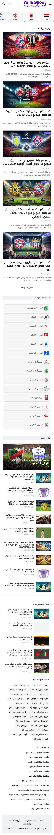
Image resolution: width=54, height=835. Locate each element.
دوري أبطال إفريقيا (39, 716)
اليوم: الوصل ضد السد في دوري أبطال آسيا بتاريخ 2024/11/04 (20, 502)
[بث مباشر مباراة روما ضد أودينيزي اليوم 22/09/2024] (43, 560)
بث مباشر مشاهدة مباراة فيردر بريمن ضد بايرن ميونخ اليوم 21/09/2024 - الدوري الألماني (28, 213)
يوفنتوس (43, 730)
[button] (50, 4)
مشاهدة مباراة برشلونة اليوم (38, 757)
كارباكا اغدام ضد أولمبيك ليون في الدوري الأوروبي (19, 638)
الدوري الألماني (15, 698)
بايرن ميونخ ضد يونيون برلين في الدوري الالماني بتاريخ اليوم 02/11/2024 (27, 64)
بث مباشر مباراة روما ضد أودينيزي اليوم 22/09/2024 (19, 557)
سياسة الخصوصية (30, 820)
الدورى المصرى (23, 721)
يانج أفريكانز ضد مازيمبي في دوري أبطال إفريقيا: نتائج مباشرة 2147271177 (19, 476)
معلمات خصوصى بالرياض (40, 808)
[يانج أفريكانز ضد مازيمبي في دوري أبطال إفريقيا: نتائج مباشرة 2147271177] (43, 478)
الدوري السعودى (17, 712)
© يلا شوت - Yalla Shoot (18, 828)
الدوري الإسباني (17, 689)
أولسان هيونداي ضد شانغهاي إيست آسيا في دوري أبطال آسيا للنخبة (20, 490)
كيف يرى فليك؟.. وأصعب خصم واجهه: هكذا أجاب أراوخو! (20, 624)
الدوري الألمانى (40, 703)
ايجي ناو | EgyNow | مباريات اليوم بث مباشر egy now (30, 799)
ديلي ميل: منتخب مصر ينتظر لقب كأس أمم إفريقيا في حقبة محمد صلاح (20, 517)
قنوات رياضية (41, 721)
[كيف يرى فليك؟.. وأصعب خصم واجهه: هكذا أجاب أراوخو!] (41, 627)
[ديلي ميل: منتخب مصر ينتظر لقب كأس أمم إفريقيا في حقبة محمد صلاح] (43, 519)
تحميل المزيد (28, 287)
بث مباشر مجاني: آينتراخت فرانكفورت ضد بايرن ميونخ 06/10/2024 (28, 113)
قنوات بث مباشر (18, 716)
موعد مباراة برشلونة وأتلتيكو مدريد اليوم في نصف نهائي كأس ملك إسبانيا (18, 666)
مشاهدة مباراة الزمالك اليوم (39, 776)
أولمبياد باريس (20, 734)
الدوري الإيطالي (21, 685)
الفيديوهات (22, 703)
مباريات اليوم (40, 685)
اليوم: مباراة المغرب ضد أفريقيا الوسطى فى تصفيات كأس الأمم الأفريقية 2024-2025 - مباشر (19, 652)
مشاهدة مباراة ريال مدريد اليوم (37, 752)
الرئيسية (42, 820)
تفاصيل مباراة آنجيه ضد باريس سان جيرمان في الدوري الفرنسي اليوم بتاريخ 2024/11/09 (19, 544)
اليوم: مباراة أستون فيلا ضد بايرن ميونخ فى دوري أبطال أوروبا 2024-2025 (27, 162)
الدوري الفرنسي (20, 694)
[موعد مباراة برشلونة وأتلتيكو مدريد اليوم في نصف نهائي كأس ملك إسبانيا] (41, 668)
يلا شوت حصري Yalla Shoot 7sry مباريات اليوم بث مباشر (29, 794)
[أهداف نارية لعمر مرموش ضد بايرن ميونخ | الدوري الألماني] (43, 533)
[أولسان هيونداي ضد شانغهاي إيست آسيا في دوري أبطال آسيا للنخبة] (43, 492)
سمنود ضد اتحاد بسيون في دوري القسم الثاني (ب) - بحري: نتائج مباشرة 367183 (19, 612)
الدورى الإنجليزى (40, 694)
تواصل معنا (27, 824)
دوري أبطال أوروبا (39, 689)
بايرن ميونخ (22, 725)
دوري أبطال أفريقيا (39, 725)
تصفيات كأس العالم (39, 734)
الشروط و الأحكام (15, 820)
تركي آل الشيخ (41, 739)
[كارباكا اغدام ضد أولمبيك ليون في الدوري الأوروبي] (41, 641)
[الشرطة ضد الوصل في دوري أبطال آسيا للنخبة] (43, 573)
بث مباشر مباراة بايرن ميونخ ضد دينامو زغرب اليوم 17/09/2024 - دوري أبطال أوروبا (27, 265)
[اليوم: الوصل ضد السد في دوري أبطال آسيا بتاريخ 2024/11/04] (43, 505)
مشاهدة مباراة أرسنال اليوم (39, 766)
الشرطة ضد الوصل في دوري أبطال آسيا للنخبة (20, 570)
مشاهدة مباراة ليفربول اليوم (38, 762)
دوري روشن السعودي (37, 698)
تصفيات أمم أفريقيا (39, 712)
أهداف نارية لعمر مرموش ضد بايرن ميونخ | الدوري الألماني (19, 530)
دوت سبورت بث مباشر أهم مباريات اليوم (34, 780)
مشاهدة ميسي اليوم (41, 804)
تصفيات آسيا (28, 730)
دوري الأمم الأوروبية (38, 707)
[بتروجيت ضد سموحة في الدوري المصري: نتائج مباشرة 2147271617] (43, 587)
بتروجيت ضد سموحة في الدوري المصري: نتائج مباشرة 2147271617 (19, 584)
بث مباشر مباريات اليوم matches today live (33, 790)
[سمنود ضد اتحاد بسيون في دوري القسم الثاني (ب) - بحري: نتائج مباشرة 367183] (41, 614)
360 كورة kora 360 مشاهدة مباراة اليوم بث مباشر (30, 785)
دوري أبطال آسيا (17, 707)
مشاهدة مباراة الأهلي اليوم (39, 771)
